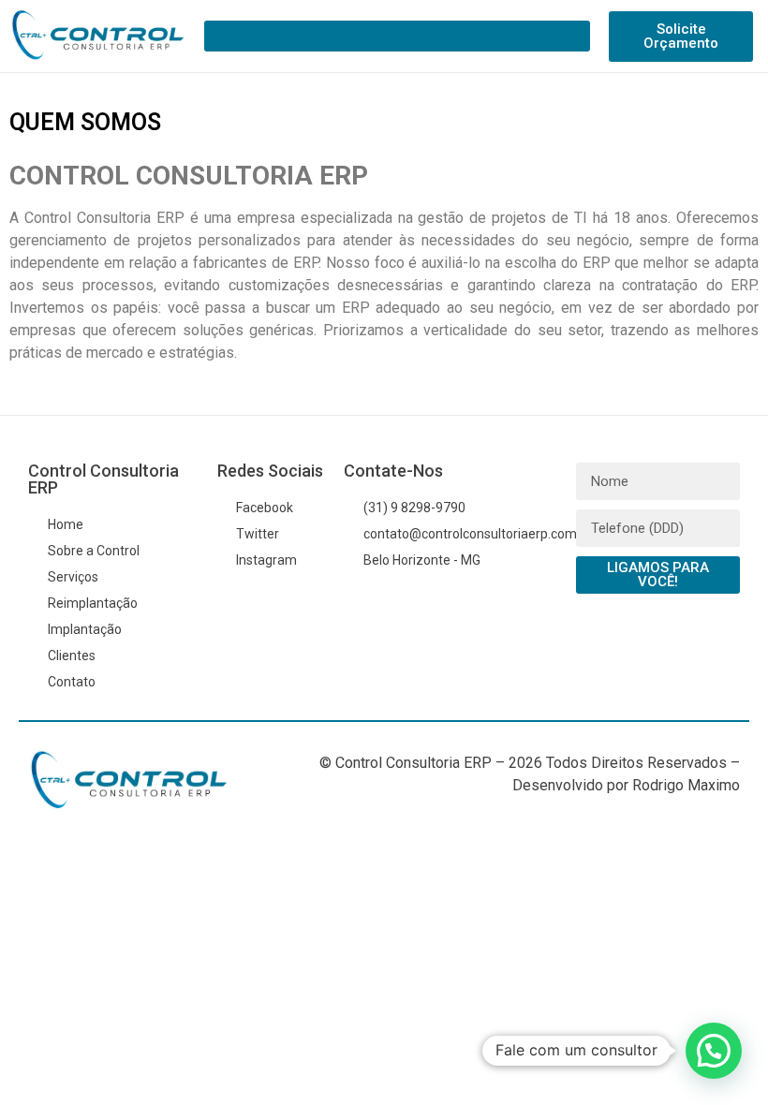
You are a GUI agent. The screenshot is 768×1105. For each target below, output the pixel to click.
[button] (397, 36)
